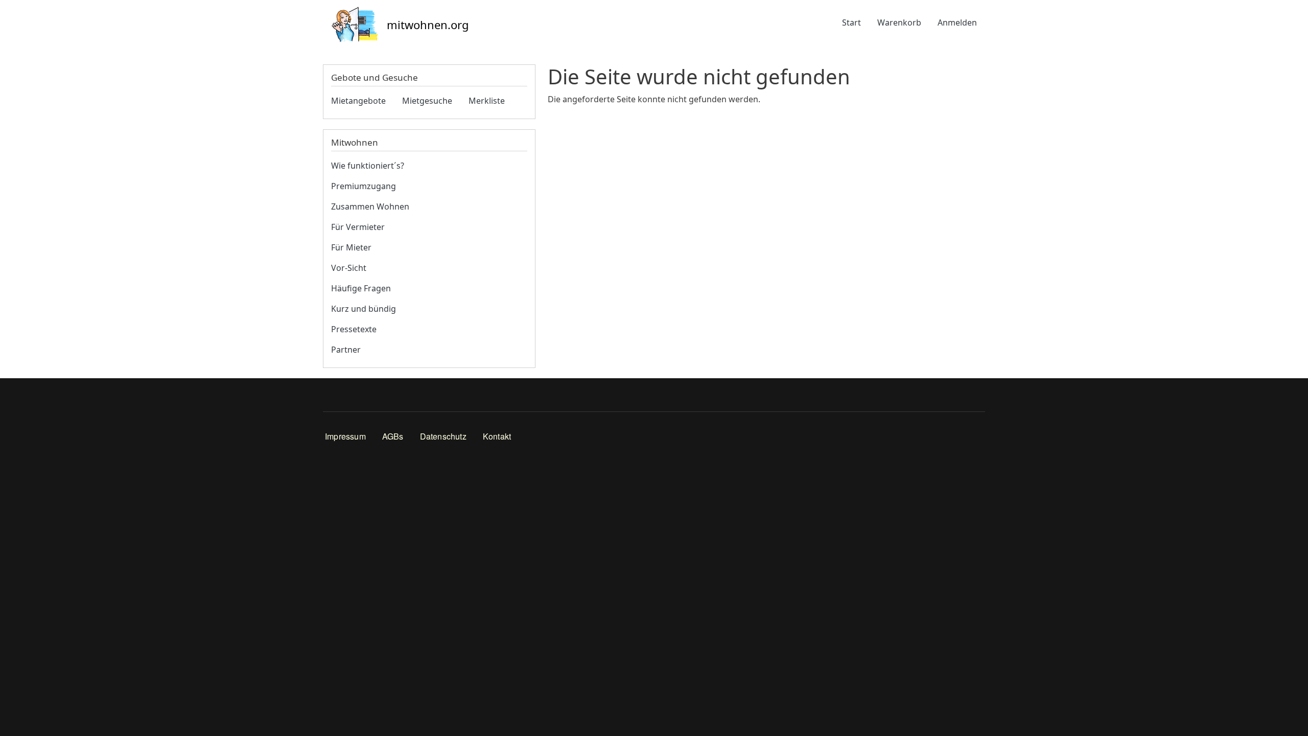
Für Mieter (351, 247)
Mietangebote (358, 100)
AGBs (393, 436)
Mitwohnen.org (428, 24)
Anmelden (957, 22)
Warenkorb (899, 22)
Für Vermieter (358, 227)
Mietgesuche (427, 100)
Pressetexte (354, 329)
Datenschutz (443, 436)
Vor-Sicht (348, 267)
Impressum (345, 436)
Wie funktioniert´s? (367, 165)
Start (851, 22)
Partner (346, 349)
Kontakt (497, 436)
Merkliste (487, 100)
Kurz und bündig (363, 308)
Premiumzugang (363, 186)
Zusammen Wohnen (370, 206)
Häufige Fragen (361, 288)
